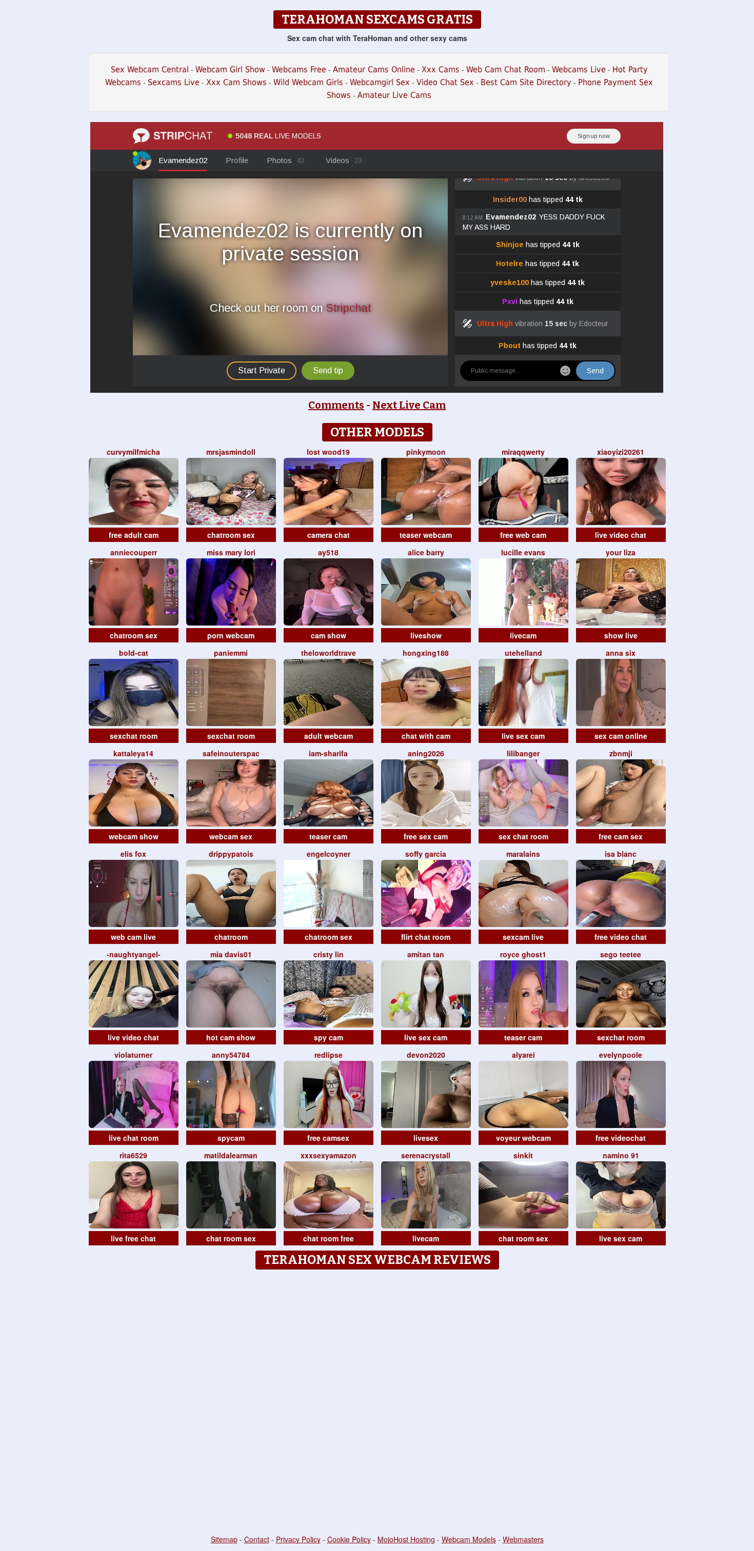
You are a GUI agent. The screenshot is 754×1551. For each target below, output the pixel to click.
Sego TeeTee (620, 954)
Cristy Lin (328, 954)
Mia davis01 (231, 954)
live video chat (620, 535)
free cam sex (621, 836)
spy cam (328, 1037)
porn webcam (230, 635)
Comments (336, 405)
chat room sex (231, 1238)
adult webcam (328, 736)
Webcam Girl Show (230, 69)
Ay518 (328, 552)
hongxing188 (426, 653)
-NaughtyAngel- (134, 954)
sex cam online (620, 736)
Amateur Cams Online (374, 69)
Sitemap (224, 1539)
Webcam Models (469, 1539)
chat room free (328, 1238)
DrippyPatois (231, 854)
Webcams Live (579, 69)
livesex (425, 1138)
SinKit (523, 1155)
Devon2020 (426, 1055)
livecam (523, 635)
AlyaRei (523, 1055)
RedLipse (328, 1055)
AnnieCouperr (133, 552)
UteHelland (523, 653)
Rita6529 (133, 1155)
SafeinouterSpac (231, 753)
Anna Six (621, 653)
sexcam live (523, 937)
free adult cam (133, 535)
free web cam (523, 535)
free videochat (621, 1138)
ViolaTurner (133, 1055)
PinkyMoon (426, 452)
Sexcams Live (174, 82)
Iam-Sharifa (328, 753)
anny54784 (231, 1055)
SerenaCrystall (425, 1155)
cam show (328, 635)
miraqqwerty (523, 452)
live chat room (133, 1138)
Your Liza (621, 552)
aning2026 (426, 753)
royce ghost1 (523, 954)
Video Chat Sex (445, 82)
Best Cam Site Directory (526, 82)
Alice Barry (426, 552)
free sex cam (426, 836)
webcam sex (230, 836)
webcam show (133, 836)
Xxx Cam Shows (236, 82)
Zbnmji (620, 753)
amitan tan (425, 954)
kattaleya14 (133, 753)
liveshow (426, 635)
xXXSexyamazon (328, 1155)
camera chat (328, 535)
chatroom (231, 937)
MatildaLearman (230, 1155)
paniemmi (231, 653)
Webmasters (523, 1539)
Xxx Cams (441, 69)
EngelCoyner (328, 854)
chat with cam (426, 736)
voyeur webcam (523, 1138)
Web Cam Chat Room (505, 69)
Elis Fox (133, 854)
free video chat (620, 937)
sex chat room (523, 836)
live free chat (133, 1238)
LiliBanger (523, 753)
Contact (256, 1539)
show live (621, 635)
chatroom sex (231, 535)
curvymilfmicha (133, 452)
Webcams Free (299, 69)
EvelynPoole (620, 1055)
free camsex (328, 1138)
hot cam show (230, 1037)
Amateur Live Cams (394, 95)
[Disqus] (377, 1403)
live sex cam (523, 736)
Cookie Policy (349, 1539)
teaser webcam (426, 535)
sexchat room (133, 736)
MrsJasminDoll (230, 452)
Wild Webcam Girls (308, 82)
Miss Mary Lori (231, 552)
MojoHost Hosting (406, 1539)
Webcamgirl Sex (380, 82)
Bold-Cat (133, 653)
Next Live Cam (409, 405)
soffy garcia (425, 854)
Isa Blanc (621, 854)
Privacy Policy (298, 1539)
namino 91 (621, 1155)
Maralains (523, 854)
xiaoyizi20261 (620, 452)
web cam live (133, 937)
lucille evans (523, 552)
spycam (231, 1138)
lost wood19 (328, 452)
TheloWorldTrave (328, 653)
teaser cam (328, 836)
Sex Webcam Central (150, 69)
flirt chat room (425, 937)
